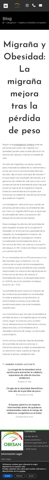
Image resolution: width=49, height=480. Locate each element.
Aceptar (7, 476)
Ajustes (31, 476)
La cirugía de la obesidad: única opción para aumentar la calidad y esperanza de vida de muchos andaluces (24, 373)
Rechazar (19, 476)
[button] (6, 6)
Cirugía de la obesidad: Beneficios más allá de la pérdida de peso (24, 389)
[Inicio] (3, 23)
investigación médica (24, 144)
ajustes (22, 471)
